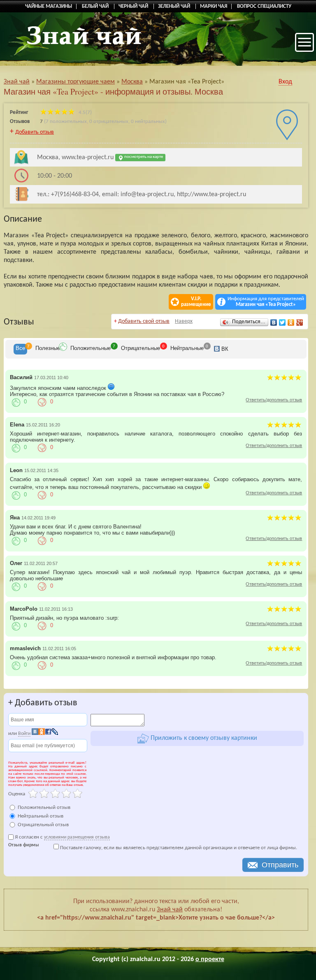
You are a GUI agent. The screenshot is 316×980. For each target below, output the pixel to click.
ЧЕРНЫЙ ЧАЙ (133, 6)
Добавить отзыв (34, 132)
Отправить (280, 865)
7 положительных (66, 121)
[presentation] (20, 349)
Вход (285, 82)
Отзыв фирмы (23, 845)
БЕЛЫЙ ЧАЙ (96, 6)
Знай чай (170, 909)
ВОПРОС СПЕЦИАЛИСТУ (264, 6)
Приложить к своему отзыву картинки (203, 738)
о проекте (209, 959)
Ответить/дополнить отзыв (274, 399)
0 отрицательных (108, 121)
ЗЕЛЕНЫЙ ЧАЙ (174, 6)
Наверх (184, 321)
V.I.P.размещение (196, 301)
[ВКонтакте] (274, 322)
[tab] (20, 349)
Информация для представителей (266, 301)
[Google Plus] (299, 322)
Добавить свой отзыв (144, 321)
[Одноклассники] (291, 322)
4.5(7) (84, 112)
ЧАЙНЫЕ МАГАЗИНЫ (48, 6)
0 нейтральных (148, 121)
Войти (24, 733)
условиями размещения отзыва (77, 837)
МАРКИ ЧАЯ (213, 6)
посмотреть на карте (143, 157)
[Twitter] (282, 322)
